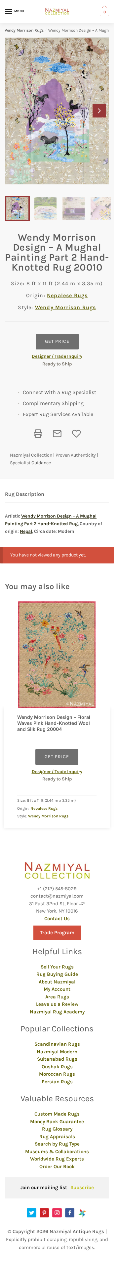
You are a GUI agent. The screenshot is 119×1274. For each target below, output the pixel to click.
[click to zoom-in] (57, 111)
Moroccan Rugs (57, 1074)
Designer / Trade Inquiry (57, 356)
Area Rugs (57, 997)
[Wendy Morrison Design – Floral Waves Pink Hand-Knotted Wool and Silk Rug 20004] (57, 654)
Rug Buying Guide (57, 974)
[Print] (38, 433)
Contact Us (57, 919)
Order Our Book (57, 1166)
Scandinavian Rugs (57, 1044)
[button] (99, 110)
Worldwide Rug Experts (57, 1159)
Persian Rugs (57, 1082)
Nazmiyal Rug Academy (57, 1012)
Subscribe (82, 1187)
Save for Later (76, 433)
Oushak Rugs (57, 1067)
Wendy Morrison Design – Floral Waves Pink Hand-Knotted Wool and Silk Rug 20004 (53, 723)
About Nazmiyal (57, 982)
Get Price (57, 341)
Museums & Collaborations (57, 1152)
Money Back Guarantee (57, 1122)
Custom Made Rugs (57, 1114)
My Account (57, 989)
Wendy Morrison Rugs (23, 30)
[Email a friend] (57, 433)
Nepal (26, 531)
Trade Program (57, 933)
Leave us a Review (57, 1004)
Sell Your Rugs (57, 967)
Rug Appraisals (57, 1137)
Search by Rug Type (57, 1144)
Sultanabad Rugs (57, 1059)
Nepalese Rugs (67, 295)
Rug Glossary (57, 1129)
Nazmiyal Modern (57, 1052)
